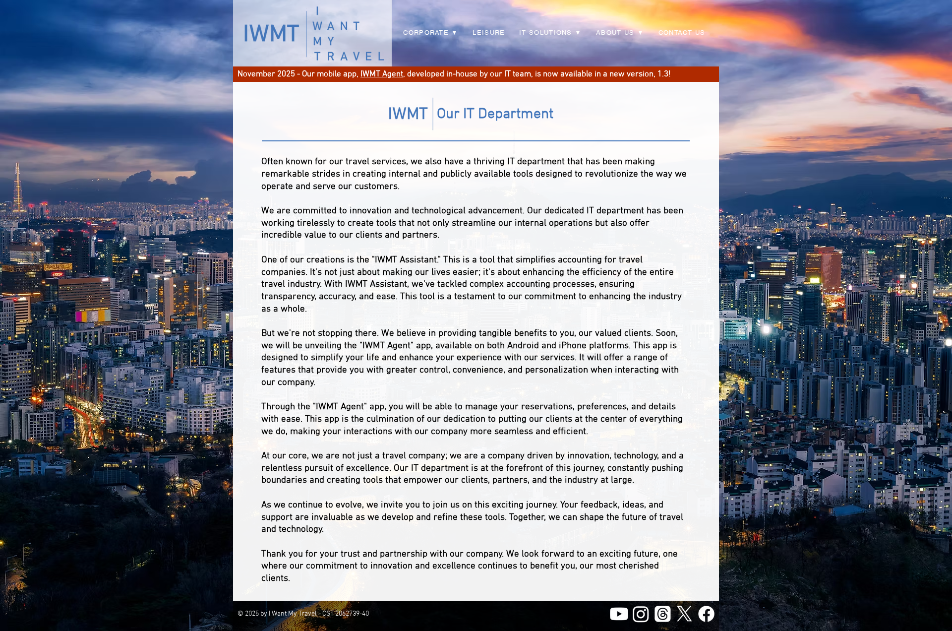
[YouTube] (619, 614)
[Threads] (662, 614)
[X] (684, 614)
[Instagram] (641, 614)
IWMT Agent (381, 74)
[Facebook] (706, 614)
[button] (550, 33)
